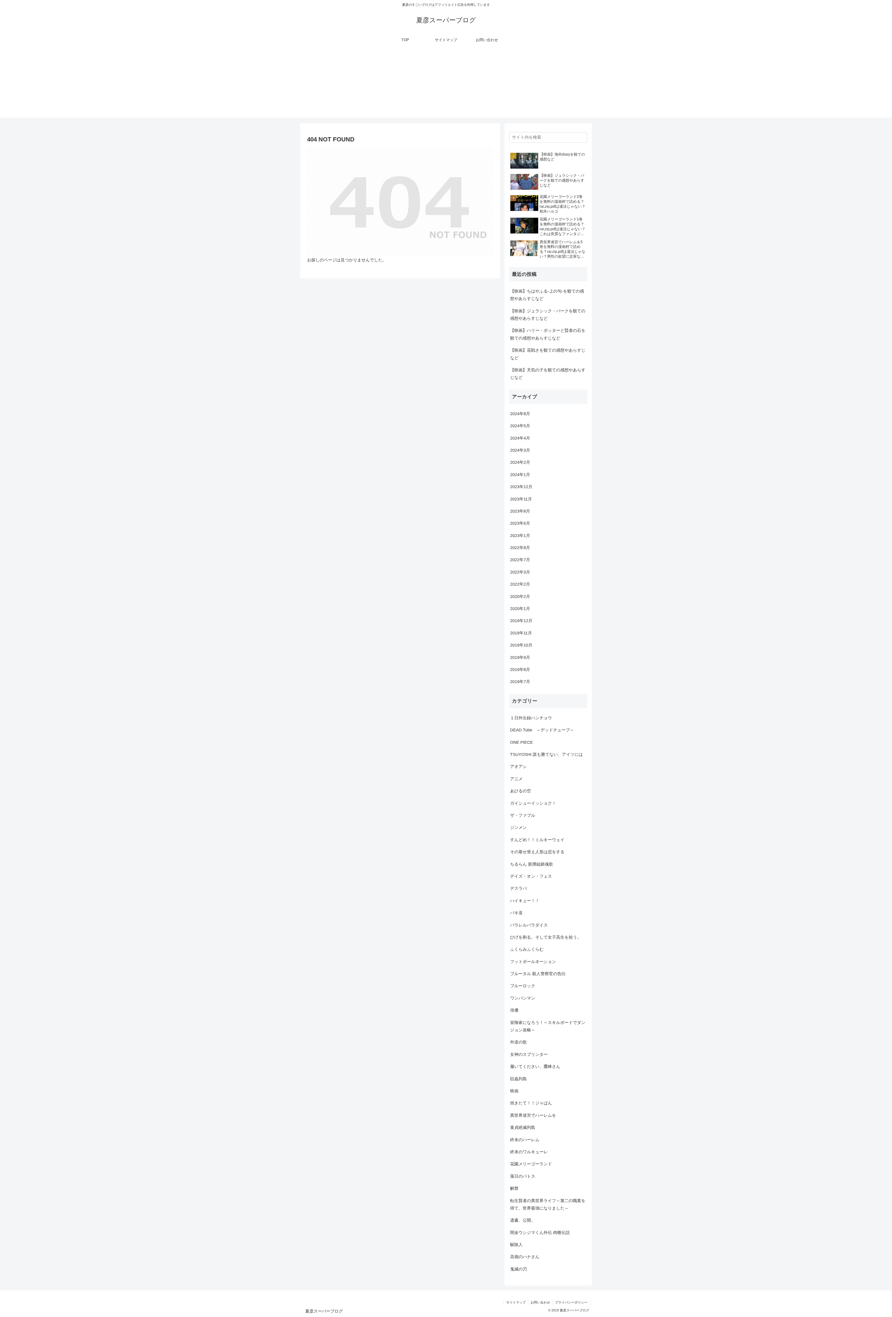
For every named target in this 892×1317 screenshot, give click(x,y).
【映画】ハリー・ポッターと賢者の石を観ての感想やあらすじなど (547, 334)
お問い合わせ (540, 1302)
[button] (583, 137)
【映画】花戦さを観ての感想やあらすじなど (547, 354)
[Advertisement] (446, 85)
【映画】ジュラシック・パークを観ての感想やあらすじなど (547, 315)
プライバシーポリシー (571, 1302)
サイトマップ (516, 1302)
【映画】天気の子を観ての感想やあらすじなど (547, 374)
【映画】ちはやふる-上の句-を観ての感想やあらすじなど (547, 295)
